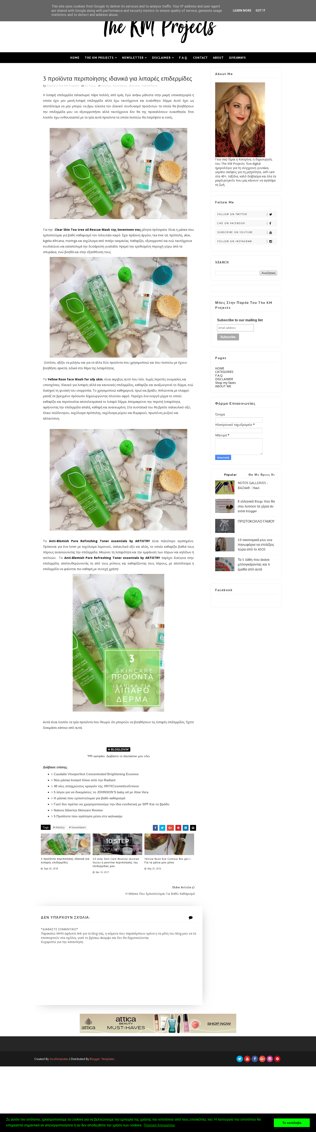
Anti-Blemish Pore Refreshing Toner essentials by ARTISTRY (99, 541)
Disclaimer (161, 58)
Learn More (242, 10)
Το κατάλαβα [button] (291, 1122)
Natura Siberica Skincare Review (78, 810)
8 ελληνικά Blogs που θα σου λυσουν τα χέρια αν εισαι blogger (256, 506)
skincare (134, 86)
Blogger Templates (102, 1059)
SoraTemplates (59, 1059)
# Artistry (59, 827)
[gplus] (262, 1059)
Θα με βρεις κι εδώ (262, 475)
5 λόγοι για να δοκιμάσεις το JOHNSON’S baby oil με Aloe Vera (101, 792)
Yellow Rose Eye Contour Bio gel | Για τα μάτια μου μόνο (167, 860)
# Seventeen (77, 827)
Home (75, 58)
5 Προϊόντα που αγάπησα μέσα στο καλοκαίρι (88, 816)
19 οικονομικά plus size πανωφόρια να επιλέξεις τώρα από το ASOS (256, 545)
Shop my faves (225, 383)
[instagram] (270, 1059)
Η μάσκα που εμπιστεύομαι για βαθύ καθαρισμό (89, 798)
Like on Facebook (231, 223)
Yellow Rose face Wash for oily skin (75, 379)
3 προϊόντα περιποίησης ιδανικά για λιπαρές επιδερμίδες (65, 860)
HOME (219, 368)
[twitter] (239, 1059)
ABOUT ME (223, 386)
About (218, 58)
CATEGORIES (224, 372)
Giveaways (237, 58)
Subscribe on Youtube (235, 232)
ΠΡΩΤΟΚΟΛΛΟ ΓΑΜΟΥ (256, 521)
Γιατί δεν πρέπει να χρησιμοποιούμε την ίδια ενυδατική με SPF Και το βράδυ (111, 804)
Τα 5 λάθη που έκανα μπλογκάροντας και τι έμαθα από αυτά (254, 564)
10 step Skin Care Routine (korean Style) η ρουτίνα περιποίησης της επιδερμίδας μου (116, 862)
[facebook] (255, 1059)
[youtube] (247, 1059)
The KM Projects (99, 58)
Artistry (106, 86)
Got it (260, 10)
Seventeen (119, 86)
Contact (200, 58)
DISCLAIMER (224, 379)
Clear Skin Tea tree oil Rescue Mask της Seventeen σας (98, 230)
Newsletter (133, 58)
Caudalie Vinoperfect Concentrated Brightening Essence (96, 774)
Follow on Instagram (234, 241)
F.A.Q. (183, 58)
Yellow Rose (149, 86)
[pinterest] (277, 1059)
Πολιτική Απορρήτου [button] (159, 1125)
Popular (230, 475)
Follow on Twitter (232, 214)
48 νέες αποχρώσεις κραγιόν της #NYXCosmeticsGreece (96, 786)
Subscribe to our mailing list (240, 320)
